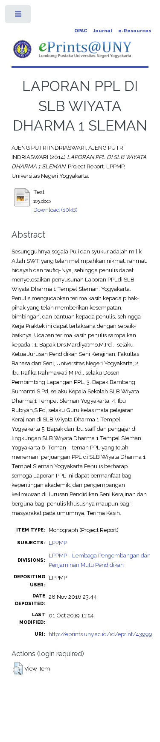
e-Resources (134, 31)
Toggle (18, 16)
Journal (102, 31)
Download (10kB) (55, 209)
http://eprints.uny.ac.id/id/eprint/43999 (100, 634)
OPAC (80, 31)
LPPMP (58, 542)
